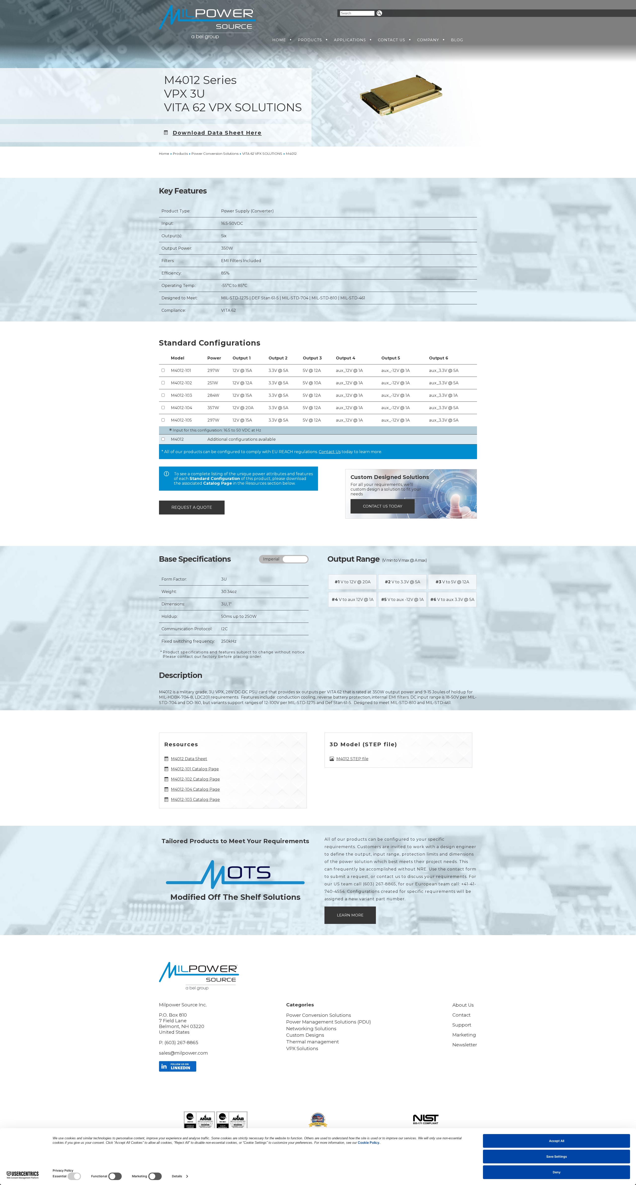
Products (310, 40)
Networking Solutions (311, 1028)
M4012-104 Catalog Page (195, 789)
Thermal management (312, 1042)
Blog (457, 40)
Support (461, 1025)
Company (428, 40)
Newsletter (464, 1045)
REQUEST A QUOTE (191, 507)
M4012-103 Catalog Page (195, 799)
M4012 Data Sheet (189, 758)
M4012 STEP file (352, 758)
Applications (350, 40)
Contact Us (391, 40)
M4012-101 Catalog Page (195, 769)
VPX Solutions (302, 1048)
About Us (463, 1005)
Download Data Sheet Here (217, 132)
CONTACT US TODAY (382, 506)
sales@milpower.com (183, 1053)
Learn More (350, 915)
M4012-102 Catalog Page (195, 779)
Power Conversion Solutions (318, 1015)
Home (279, 40)
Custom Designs (305, 1035)
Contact (461, 1015)
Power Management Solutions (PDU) (328, 1022)
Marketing (464, 1035)
